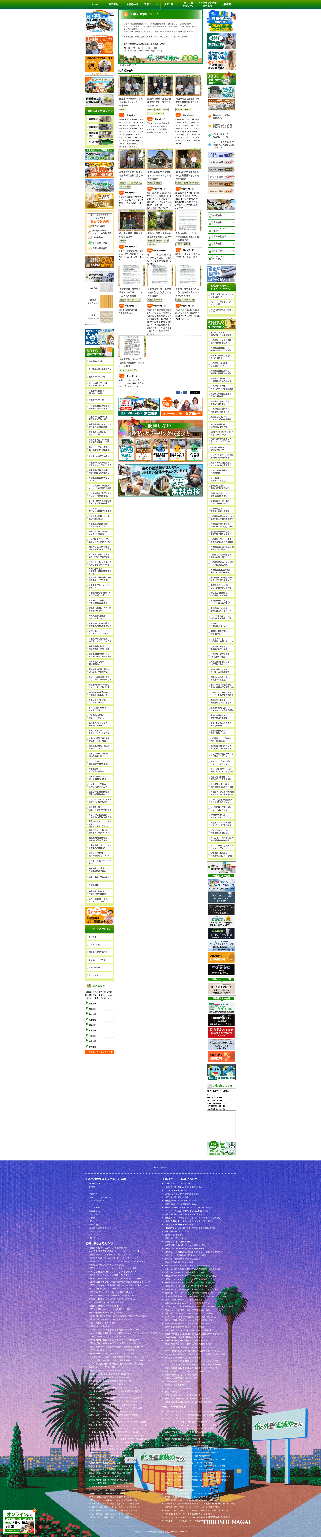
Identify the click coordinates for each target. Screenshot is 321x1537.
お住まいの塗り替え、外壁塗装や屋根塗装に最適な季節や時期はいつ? (116, 1347)
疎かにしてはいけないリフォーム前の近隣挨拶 (221, 418)
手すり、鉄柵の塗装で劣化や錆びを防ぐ (98, 754)
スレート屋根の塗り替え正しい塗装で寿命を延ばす (100, 678)
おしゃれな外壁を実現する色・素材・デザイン (222, 755)
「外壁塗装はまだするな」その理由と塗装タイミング (100, 407)
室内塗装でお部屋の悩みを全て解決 (179, 1262)
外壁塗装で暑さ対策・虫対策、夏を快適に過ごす (184, 1395)
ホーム (94, 4)
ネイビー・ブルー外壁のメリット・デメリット (221, 762)
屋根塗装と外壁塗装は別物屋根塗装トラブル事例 (100, 578)
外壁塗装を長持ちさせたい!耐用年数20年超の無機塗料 (222, 517)
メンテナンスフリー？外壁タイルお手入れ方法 (221, 617)
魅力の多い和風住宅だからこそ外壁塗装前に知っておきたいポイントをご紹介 (196, 1296)
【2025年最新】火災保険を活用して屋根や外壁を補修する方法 (190, 1228)
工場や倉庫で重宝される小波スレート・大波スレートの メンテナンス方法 (118, 1425)
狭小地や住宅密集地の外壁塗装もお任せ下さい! (99, 693)
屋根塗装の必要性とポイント (176, 1238)
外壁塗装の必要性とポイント (176, 1235)
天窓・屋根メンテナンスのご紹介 (98, 632)
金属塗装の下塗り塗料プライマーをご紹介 (220, 502)
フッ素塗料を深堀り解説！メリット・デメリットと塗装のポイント (115, 1507)
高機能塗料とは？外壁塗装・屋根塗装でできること (100, 571)
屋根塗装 (100, 127)
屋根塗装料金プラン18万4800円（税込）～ (182, 1204)
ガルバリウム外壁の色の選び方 (219, 471)
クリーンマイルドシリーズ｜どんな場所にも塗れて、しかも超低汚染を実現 (195, 1459)
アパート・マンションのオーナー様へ (221, 303)
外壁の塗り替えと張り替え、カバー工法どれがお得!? (221, 441)
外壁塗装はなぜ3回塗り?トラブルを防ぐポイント (99, 594)
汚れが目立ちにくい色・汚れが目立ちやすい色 (223, 126)
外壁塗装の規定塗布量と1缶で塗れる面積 (221, 655)
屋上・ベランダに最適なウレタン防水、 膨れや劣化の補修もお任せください (119, 1442)
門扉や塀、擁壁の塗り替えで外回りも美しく (182, 1259)
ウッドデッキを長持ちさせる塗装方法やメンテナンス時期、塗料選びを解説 (195, 1354)
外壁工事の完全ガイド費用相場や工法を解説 (98, 418)
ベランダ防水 (100, 142)
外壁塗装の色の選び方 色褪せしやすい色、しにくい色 (110, 1255)
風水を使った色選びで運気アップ (222, 116)
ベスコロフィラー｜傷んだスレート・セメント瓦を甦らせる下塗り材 (192, 1425)
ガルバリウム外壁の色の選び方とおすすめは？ (107, 1336)
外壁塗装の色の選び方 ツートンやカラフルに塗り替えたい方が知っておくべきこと (121, 1261)
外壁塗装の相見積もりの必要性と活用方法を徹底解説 (110, 1377)
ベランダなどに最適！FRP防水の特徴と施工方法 (100, 816)
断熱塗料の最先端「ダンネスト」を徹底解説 (222, 709)
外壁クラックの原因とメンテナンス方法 (98, 532)
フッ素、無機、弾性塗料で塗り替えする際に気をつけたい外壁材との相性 (117, 1422)
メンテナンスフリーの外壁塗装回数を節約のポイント (222, 456)
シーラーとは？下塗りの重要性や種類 (220, 510)
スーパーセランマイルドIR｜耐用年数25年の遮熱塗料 (186, 1422)
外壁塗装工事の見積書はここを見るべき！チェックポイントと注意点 (192, 1218)
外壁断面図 (93, 885)
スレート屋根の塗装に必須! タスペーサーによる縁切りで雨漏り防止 (115, 1391)
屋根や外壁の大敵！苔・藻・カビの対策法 (220, 670)
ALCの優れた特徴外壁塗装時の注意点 (97, 869)
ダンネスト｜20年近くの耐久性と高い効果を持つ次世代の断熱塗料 (191, 1452)
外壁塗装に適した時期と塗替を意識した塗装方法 (99, 471)
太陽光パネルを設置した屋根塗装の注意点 (221, 678)
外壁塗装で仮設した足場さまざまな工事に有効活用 (222, 540)
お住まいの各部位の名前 (99, 456)
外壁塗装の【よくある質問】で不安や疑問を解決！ (109, 1248)
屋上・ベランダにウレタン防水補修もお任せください (100, 823)
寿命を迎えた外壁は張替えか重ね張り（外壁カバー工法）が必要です (192, 1252)
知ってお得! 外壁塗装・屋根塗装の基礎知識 (106, 1302)
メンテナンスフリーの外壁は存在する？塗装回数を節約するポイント (116, 1330)
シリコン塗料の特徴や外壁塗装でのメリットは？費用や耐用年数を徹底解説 (195, 1466)
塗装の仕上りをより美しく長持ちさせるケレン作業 (100, 563)
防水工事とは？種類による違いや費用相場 (100, 808)
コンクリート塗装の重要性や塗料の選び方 (98, 785)
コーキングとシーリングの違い (100, 862)
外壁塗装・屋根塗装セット (100, 134)
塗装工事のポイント (97, 377)
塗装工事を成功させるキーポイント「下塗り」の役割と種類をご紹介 (192, 1507)
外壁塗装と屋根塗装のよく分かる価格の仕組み (183, 1187)
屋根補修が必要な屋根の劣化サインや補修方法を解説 (186, 1341)
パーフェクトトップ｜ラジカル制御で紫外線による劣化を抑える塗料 (192, 1411)
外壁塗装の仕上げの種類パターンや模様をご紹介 (221, 823)
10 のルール (93, 1204)
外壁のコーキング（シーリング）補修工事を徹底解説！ (187, 1279)
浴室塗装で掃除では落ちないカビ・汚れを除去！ (184, 1358)
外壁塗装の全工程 (96, 399)
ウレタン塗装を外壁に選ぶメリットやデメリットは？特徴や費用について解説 (196, 1473)
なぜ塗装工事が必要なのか (100, 369)
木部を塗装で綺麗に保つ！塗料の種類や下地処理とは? (222, 686)
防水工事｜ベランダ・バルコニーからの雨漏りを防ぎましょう (189, 1266)
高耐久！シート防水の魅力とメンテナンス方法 (99, 831)
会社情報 (92, 1218)
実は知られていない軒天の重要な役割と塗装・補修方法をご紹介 (190, 1317)
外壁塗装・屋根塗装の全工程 (176, 1197)
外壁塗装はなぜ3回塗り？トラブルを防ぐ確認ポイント (110, 1374)
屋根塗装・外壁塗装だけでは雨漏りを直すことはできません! (112, 1299)
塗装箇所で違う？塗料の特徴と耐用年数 (220, 487)
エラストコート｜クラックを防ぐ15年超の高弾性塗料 (186, 1446)
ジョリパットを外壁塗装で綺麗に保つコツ (222, 640)
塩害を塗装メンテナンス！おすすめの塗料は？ (100, 846)
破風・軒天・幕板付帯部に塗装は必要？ (98, 601)
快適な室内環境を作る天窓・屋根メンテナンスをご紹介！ (188, 1324)
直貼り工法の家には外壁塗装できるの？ (219, 594)
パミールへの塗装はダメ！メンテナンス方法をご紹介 (222, 693)
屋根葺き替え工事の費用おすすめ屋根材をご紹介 (99, 441)
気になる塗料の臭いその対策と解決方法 (219, 425)
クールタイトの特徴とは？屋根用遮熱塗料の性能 (222, 839)
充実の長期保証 (95, 1211)
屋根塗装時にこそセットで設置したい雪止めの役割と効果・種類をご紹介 (194, 1334)
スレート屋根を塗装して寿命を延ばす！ (181, 1381)
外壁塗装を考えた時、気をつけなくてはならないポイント (111, 1371)
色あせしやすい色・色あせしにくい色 (221, 135)
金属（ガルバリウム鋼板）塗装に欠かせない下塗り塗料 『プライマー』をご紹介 (197, 1511)
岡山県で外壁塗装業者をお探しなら (103, 1228)
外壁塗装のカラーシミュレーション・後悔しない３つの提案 (112, 1268)
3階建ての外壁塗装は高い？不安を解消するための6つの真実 (112, 1296)
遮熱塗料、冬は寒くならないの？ (178, 1483)
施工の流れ (170, 4)
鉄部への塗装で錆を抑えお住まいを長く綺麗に (99, 739)
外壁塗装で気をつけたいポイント (99, 586)
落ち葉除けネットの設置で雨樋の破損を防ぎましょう (186, 1337)
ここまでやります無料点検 (175, 1190)
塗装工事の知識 (95, 361)
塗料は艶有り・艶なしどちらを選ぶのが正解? (220, 601)
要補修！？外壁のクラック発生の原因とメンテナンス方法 (111, 1353)
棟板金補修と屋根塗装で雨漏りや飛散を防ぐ (99, 793)
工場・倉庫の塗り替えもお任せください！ (222, 295)
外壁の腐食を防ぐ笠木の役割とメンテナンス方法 (100, 640)
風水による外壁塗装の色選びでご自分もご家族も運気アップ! (112, 1272)
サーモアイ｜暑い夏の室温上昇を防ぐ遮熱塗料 (183, 1418)
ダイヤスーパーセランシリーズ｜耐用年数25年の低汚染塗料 (189, 1429)
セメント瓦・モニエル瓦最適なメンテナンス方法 (99, 731)
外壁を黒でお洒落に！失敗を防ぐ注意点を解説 (221, 778)
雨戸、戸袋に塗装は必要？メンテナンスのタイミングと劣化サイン (191, 1368)
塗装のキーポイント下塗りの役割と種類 (219, 494)
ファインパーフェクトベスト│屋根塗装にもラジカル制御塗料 (189, 1415)
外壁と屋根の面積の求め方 (100, 877)
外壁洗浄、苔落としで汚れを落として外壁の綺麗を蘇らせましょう (191, 1371)
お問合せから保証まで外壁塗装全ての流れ (182, 1194)
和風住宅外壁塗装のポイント (219, 624)
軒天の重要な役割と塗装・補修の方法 (97, 617)
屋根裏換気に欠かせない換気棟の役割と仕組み (99, 839)
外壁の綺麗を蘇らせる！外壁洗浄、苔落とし (221, 663)
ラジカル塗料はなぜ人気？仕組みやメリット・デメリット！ (112, 1514)
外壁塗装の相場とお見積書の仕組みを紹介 (221, 379)
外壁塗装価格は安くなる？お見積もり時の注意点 (100, 425)
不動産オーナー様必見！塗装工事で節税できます (221, 533)
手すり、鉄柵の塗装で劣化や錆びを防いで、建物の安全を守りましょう (193, 1351)
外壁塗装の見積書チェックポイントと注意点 (222, 387)
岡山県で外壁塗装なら (98, 952)
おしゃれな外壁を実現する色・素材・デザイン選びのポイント (113, 1483)
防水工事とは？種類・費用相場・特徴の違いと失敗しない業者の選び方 (117, 1435)
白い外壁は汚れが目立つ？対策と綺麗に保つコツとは (222, 785)
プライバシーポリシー (98, 960)
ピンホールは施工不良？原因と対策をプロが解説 (99, 555)
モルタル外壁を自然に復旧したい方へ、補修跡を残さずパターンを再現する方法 (120, 1360)
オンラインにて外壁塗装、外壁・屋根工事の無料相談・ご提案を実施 (192, 1269)
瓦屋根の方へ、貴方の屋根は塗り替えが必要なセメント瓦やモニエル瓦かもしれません (199, 1306)
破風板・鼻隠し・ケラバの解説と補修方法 (100, 609)
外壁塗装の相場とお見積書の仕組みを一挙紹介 (183, 1214)
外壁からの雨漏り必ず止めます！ (178, 1231)
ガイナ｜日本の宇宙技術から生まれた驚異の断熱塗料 (186, 1456)
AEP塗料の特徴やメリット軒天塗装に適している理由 (222, 854)
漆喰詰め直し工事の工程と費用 (219, 632)
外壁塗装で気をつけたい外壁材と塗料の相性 (99, 892)
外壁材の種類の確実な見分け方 (217, 448)
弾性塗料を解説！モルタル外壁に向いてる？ (222, 816)
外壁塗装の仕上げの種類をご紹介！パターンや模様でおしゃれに (114, 1517)
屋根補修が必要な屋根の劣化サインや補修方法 (99, 670)
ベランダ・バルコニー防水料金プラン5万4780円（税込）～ (188, 1211)
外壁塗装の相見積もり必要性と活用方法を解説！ (222, 372)
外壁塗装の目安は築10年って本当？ (96, 392)
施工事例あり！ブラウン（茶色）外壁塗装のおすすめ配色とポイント (116, 1504)
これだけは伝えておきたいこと (101, 1197)
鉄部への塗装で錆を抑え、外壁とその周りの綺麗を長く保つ (189, 1344)
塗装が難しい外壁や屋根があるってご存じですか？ (222, 578)
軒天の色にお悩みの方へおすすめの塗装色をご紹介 (100, 624)
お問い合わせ (94, 967)
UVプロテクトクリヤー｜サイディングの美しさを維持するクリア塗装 (192, 1449)
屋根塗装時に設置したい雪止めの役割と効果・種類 (100, 655)
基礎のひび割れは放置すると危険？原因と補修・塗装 (110, 1473)
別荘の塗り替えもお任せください (222, 311)
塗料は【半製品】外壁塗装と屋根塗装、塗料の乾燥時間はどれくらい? (116, 1398)
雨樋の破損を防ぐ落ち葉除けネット (96, 663)
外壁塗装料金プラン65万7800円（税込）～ (182, 1201)
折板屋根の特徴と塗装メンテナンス (96, 716)
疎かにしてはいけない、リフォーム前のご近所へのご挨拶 (111, 1289)
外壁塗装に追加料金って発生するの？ (219, 364)
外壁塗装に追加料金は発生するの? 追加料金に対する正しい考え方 (191, 1276)
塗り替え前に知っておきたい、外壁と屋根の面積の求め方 (111, 1411)
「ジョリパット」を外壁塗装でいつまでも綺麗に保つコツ (111, 1418)
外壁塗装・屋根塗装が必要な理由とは (103, 1306)
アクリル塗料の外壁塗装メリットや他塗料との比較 (100, 486)
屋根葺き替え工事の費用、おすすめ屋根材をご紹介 (185, 1245)
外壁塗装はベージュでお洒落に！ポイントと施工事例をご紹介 (113, 1500)
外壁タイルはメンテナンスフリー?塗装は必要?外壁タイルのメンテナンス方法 (196, 1293)
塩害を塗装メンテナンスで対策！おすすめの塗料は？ (110, 1452)
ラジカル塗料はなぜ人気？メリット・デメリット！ (222, 846)
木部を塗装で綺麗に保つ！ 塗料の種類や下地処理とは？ (111, 1456)
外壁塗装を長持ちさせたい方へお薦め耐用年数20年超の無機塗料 (190, 1500)
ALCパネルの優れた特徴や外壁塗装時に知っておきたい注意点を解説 (116, 1408)
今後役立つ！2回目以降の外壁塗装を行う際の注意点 (186, 1255)
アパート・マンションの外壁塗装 (178, 1388)
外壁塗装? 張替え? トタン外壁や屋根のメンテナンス (186, 1286)
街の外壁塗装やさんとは (98, 1184)
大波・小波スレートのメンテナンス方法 (98, 900)
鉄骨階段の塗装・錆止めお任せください (99, 747)
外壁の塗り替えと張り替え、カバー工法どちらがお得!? (110, 1319)
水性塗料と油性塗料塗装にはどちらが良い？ (221, 609)
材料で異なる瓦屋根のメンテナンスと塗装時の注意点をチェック (190, 1303)
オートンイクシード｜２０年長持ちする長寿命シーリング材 (189, 1463)
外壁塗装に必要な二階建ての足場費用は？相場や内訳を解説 (189, 1402)
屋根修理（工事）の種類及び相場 (97, 433)
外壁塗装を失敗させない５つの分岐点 (221, 356)
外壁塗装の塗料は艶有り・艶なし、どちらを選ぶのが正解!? (188, 1493)
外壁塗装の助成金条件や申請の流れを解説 (221, 349)
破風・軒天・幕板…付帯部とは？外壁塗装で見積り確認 (187, 1310)
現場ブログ (93, 1190)
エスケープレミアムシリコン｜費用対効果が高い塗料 (186, 1432)
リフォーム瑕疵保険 (96, 1201)
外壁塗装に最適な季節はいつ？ (99, 479)
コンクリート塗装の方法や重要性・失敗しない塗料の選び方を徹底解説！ (194, 1364)
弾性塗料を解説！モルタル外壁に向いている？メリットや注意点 (114, 1511)
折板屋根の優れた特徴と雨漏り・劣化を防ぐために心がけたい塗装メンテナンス (196, 1289)
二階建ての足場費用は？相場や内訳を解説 (221, 556)
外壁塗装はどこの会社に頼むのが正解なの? (106, 1394)
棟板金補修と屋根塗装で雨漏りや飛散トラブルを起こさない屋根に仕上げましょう (121, 1429)
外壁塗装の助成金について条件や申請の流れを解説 (185, 1272)
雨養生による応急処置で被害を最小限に (221, 724)
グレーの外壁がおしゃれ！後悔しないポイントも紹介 (222, 770)
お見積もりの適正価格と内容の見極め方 (221, 395)
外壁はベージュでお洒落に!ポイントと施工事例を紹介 (222, 793)
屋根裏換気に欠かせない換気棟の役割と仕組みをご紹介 (110, 1449)
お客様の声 (132, 4)
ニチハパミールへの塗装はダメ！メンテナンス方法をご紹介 (112, 1459)
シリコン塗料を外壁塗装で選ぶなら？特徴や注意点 (100, 502)
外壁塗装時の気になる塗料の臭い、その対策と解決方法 (110, 1292)
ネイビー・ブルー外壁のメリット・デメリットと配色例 (110, 1487)
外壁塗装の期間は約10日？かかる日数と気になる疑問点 (111, 1275)
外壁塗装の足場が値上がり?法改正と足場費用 (222, 548)
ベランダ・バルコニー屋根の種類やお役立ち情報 (100, 800)
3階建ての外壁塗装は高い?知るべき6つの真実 (222, 433)
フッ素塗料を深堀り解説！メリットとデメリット (222, 808)
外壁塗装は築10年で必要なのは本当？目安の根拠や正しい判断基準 (115, 1278)
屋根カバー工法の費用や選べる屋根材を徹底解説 (99, 448)
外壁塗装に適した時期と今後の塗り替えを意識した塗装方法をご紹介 (116, 1343)
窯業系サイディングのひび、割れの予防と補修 (221, 586)
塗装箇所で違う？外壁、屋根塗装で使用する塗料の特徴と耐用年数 (191, 1487)
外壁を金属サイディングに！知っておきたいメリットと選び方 (189, 1283)
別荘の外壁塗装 (171, 1392)
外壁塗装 (100, 119)
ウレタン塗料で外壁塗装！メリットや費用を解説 (100, 494)
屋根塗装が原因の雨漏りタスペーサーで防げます (99, 686)
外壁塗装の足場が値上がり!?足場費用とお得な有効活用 (187, 1399)
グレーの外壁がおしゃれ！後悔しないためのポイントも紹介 (112, 1490)
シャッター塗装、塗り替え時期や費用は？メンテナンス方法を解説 (191, 1361)
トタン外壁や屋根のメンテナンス (97, 708)
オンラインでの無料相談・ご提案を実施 (221, 333)
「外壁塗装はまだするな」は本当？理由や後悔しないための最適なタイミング (119, 1282)
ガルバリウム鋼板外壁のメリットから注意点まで (221, 464)
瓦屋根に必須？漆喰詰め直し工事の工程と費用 (183, 1300)
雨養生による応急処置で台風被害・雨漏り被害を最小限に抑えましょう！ (117, 1469)
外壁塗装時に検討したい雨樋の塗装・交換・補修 (99, 647)
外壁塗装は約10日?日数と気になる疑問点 (220, 410)
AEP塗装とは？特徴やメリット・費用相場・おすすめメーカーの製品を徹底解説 (196, 1480)
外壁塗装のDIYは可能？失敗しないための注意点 (221, 571)
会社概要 (226, 4)
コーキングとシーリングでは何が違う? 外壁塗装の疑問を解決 (113, 1405)
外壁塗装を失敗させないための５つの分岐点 (106, 1265)
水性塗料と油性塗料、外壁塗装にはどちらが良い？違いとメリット (191, 1497)
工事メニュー (151, 4)
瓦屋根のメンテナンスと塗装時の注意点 (99, 724)
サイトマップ (94, 975)
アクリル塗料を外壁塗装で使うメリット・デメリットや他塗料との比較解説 (195, 1469)
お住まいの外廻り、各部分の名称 (102, 1323)
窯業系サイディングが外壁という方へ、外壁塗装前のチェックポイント (193, 1517)
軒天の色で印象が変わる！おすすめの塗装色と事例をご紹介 (189, 1320)
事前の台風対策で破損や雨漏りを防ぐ (219, 716)
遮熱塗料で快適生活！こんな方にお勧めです (182, 1439)
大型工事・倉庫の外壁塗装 (175, 1385)
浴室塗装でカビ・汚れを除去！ (97, 770)
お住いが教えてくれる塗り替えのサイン (98, 384)
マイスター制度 (95, 1208)
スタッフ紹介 (94, 944)
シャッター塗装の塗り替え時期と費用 (97, 777)
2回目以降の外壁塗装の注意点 (218, 479)
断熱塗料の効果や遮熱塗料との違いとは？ (221, 701)
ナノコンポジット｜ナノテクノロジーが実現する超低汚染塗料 (189, 1442)
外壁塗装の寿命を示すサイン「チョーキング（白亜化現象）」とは (115, 1350)
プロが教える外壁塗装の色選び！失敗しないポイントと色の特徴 (114, 1251)
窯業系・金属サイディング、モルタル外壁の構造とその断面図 (113, 1415)
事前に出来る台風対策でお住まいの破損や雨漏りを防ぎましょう (114, 1466)
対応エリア (93, 1221)
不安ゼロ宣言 (94, 1214)
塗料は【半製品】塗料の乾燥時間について (99, 854)
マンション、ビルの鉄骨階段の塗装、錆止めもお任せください (189, 1347)
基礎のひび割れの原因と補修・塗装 (218, 732)
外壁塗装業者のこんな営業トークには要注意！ (222, 563)
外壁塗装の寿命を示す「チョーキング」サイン (99, 525)
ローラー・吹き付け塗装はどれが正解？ (219, 647)
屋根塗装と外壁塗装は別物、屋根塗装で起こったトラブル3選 (113, 1388)
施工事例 (113, 4)
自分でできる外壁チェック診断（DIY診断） (106, 1313)
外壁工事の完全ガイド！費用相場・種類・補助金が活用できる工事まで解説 (118, 1285)
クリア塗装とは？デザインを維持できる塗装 (100, 509)
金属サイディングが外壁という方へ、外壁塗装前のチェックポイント (192, 1521)
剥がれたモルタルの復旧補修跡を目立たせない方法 (100, 548)
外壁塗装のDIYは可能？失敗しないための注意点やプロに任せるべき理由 (117, 1316)
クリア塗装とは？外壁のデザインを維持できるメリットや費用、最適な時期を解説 (197, 1476)
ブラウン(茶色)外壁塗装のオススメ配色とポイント (221, 800)
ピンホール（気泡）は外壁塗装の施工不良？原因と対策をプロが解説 (116, 1364)
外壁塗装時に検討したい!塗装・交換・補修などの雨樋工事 (188, 1330)
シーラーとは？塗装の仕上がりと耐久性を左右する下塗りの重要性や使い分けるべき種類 (200, 1504)
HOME (122, 65)
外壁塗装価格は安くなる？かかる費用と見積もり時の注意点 (189, 1221)
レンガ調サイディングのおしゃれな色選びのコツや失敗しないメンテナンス (118, 1357)
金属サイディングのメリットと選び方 (97, 701)
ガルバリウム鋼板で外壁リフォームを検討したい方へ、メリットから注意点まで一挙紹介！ (124, 1333)
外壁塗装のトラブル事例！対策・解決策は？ (222, 739)
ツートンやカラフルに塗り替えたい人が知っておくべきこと (223, 144)
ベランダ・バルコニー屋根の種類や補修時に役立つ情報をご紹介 (114, 1432)
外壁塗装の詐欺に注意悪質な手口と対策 (220, 402)
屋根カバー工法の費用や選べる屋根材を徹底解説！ (185, 1248)
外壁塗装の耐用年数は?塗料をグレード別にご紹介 (100, 464)
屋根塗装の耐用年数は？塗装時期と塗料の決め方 (221, 747)
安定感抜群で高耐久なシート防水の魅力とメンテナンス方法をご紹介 (116, 1446)
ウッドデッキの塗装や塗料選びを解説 (98, 762)
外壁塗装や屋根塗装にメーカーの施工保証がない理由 (222, 525)
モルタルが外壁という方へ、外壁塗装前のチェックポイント (189, 1514)
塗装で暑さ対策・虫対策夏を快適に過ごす (99, 517)
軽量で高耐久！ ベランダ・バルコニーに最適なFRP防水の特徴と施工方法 (118, 1439)
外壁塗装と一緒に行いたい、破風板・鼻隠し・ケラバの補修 (189, 1313)
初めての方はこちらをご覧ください (179, 1184)
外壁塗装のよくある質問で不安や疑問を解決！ (222, 341)
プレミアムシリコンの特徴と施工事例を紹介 (220, 831)
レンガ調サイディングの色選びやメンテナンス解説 (100, 540)
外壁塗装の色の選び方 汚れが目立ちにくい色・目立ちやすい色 (113, 1258)
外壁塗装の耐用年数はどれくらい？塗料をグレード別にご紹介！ (114, 1340)
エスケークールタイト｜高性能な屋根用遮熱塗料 (184, 1435)
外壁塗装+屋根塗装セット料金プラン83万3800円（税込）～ (189, 1208)
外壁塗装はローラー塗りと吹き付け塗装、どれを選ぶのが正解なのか (116, 1401)
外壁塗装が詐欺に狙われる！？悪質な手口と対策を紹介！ (111, 1381)
